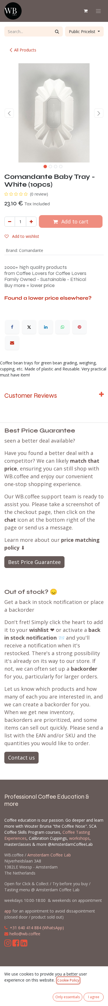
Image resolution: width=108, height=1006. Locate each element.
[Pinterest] (79, 327)
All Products (25, 50)
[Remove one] (9, 222)
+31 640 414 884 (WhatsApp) (37, 927)
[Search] (57, 31)
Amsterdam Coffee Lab (49, 855)
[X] (29, 327)
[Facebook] (12, 327)
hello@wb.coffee (25, 933)
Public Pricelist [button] (82, 31)
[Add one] (31, 222)
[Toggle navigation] (98, 11)
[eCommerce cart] (85, 11)
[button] (9, 113)
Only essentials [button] (67, 996)
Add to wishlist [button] (25, 236)
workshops (79, 838)
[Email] (12, 343)
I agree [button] (93, 996)
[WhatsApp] (62, 327)
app (7, 911)
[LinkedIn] (46, 327)
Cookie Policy (68, 980)
